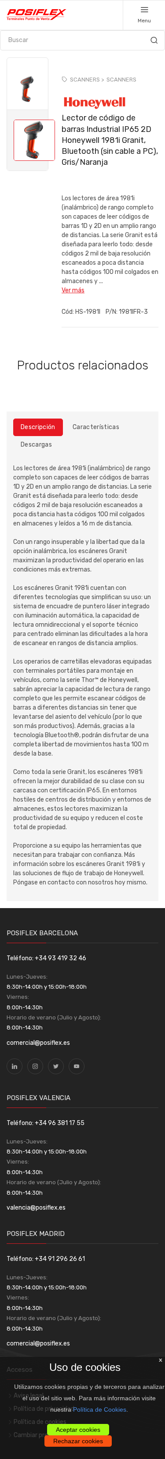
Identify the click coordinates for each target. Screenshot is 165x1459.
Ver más (73, 290)
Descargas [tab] (36, 444)
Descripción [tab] (38, 427)
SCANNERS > (87, 79)
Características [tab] (96, 427)
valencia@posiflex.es (36, 1207)
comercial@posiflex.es (38, 1043)
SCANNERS (121, 79)
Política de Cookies (99, 1409)
